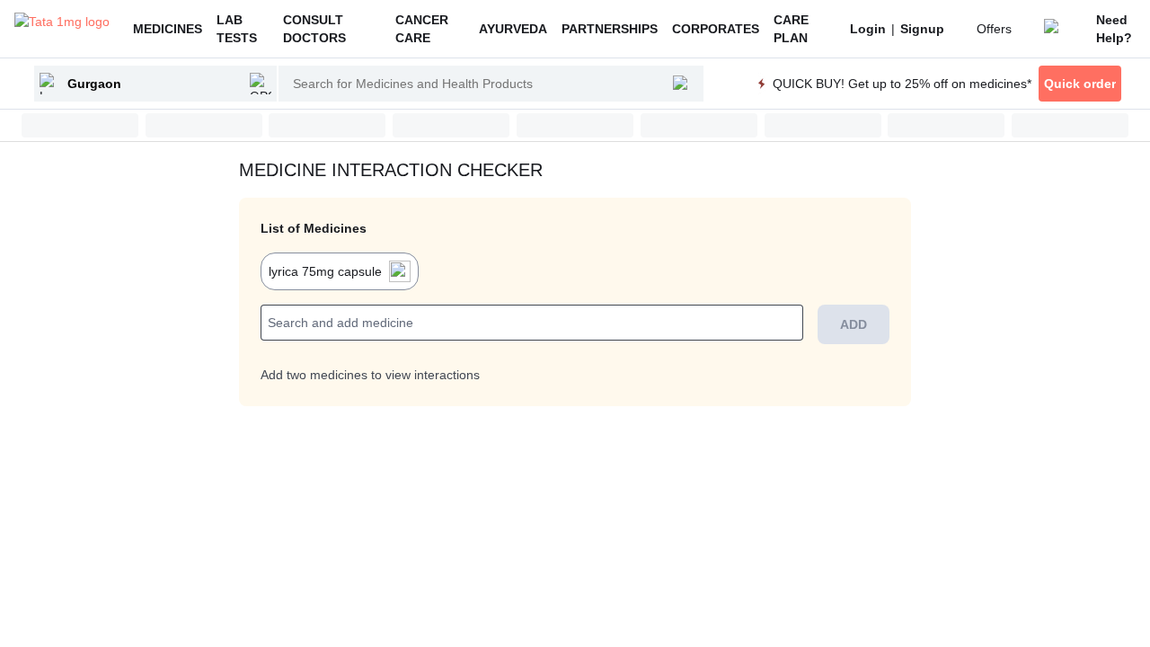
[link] (868, 29)
